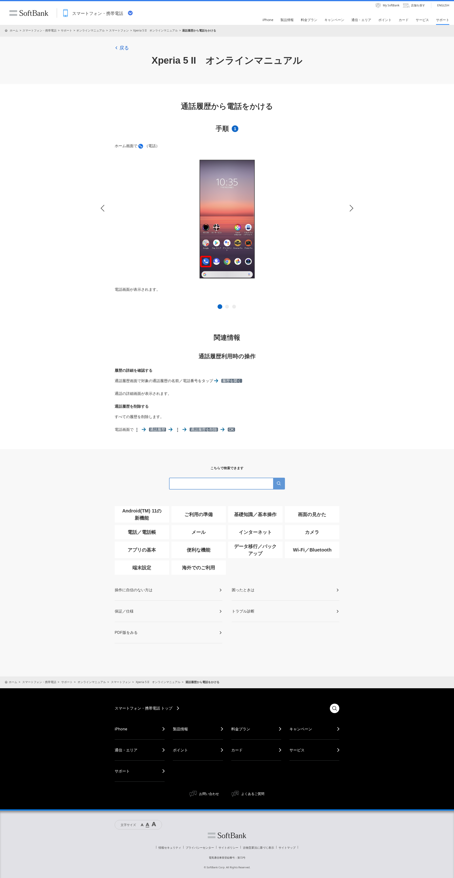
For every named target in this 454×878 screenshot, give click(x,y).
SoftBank (29, 13)
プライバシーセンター (200, 848)
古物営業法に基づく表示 (258, 848)
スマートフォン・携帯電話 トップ (143, 708)
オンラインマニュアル (90, 30)
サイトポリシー (228, 848)
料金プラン (240, 729)
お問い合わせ (209, 793)
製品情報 (180, 729)
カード (237, 750)
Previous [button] (104, 208)
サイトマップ (287, 848)
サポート (66, 30)
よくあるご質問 (252, 793)
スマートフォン (119, 30)
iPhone (121, 729)
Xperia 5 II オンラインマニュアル (155, 30)
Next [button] (350, 208)
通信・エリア (126, 750)
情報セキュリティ (169, 848)
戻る (124, 47)
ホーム (14, 30)
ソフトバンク (227, 835)
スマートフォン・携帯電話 (39, 30)
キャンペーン (300, 729)
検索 (334, 708)
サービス (297, 750)
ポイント (180, 750)
